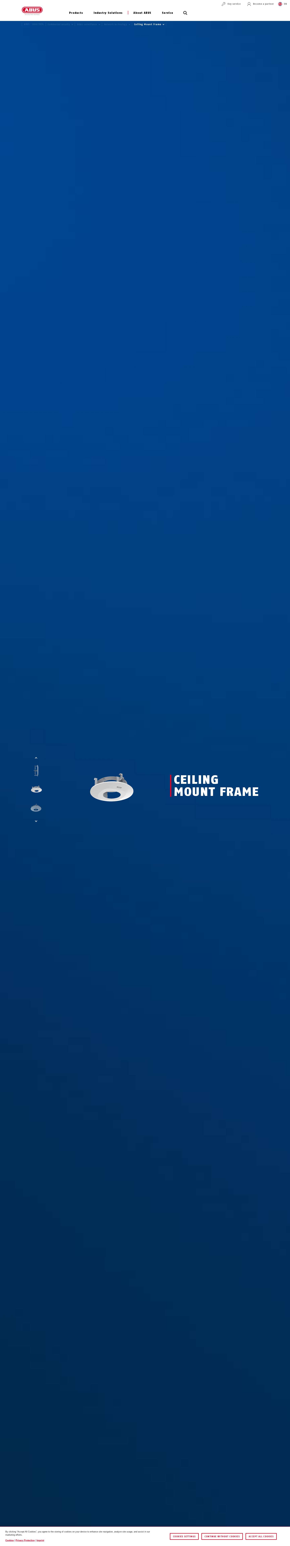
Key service (234, 4)
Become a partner (263, 4)
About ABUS (142, 12)
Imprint (40, 1540)
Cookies (9, 1540)
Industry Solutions (108, 12)
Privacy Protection (25, 1540)
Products (76, 12)
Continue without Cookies (222, 1536)
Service (167, 12)
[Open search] (185, 15)
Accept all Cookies (261, 1536)
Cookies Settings (184, 1536)
